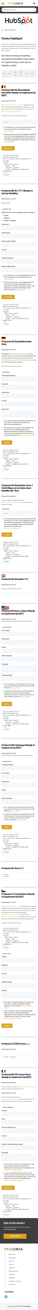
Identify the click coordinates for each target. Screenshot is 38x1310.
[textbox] (19, 10)
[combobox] (19, 10)
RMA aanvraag (13, 1271)
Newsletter (12, 1278)
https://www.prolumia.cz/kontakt (12, 906)
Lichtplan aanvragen (15, 1281)
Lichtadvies (12, 1284)
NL (4, 74)
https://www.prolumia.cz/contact (11, 914)
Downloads (12, 1258)
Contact (11, 1264)
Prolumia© (27, 1306)
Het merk (11, 1261)
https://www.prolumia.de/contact (20, 354)
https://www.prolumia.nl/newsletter (11, 111)
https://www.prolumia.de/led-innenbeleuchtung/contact (17, 360)
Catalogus (12, 1274)
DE (9, 74)
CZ (27, 74)
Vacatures (12, 1268)
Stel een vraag (15, 1236)
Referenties (12, 1254)
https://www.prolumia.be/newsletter (13, 105)
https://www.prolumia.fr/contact (27, 1087)
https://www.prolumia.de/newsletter (11, 502)
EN (33, 74)
